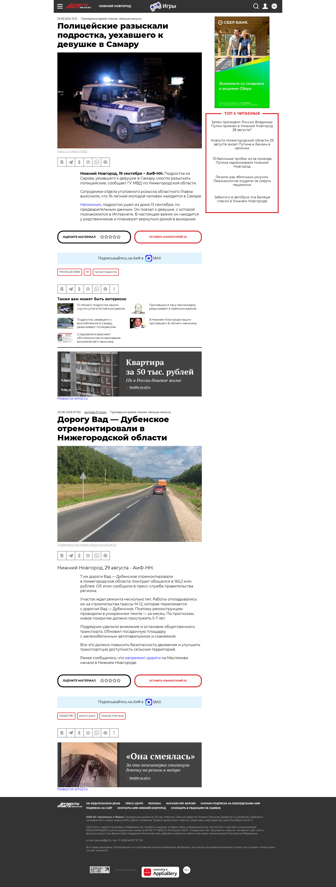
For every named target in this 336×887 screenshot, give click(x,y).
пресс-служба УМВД (72, 151)
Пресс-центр (134, 803)
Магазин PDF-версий (180, 803)
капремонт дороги (143, 658)
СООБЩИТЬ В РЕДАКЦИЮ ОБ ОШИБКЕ (196, 808)
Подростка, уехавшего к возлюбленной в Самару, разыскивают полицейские (96, 323)
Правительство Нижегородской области (86, 544)
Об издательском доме (103, 803)
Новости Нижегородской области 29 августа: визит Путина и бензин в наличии (242, 144)
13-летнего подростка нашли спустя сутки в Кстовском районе (101, 306)
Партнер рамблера (125, 869)
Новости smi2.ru (72, 398)
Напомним (90, 204)
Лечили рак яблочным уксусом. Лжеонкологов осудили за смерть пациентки (242, 181)
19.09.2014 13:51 (67, 18)
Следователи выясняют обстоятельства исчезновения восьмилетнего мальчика (98, 338)
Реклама (154, 803)
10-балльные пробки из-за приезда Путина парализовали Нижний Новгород (242, 163)
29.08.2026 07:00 (69, 412)
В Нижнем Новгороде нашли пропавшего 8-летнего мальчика (173, 321)
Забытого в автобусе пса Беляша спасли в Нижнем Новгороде (242, 199)
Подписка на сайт (99, 808)
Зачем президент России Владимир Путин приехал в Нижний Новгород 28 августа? (242, 126)
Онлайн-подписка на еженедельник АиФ (230, 803)
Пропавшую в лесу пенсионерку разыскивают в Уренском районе (172, 306)
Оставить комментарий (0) (168, 236)
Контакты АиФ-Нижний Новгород (141, 808)
